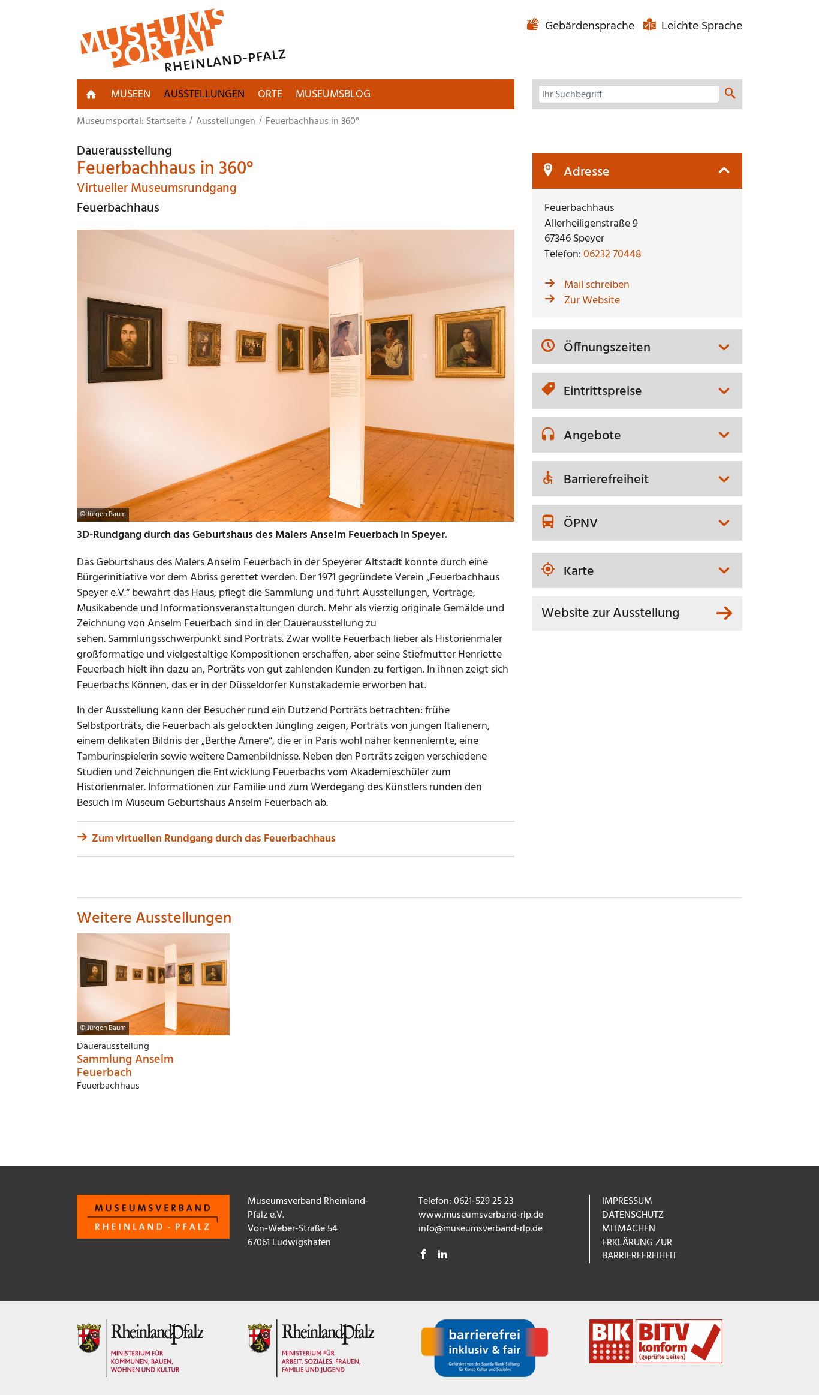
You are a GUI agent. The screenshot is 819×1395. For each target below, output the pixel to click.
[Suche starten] (730, 94)
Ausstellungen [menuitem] (204, 94)
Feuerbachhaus (118, 208)
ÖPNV (581, 524)
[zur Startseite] (91, 94)
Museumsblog (333, 94)
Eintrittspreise (603, 392)
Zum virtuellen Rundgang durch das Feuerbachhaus (214, 839)
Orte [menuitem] (270, 94)
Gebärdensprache (589, 26)
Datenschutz (633, 1215)
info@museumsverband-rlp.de (480, 1229)
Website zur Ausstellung (610, 613)
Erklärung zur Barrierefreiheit (639, 1249)
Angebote (592, 436)
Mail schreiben (597, 285)
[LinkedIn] (442, 1256)
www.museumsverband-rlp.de (480, 1215)
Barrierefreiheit (606, 480)
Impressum (627, 1201)
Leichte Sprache (700, 26)
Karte (579, 572)
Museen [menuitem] (130, 94)
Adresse (587, 172)
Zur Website (592, 300)
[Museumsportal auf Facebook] (423, 1256)
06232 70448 (612, 254)
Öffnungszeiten (607, 348)
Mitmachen (628, 1229)
